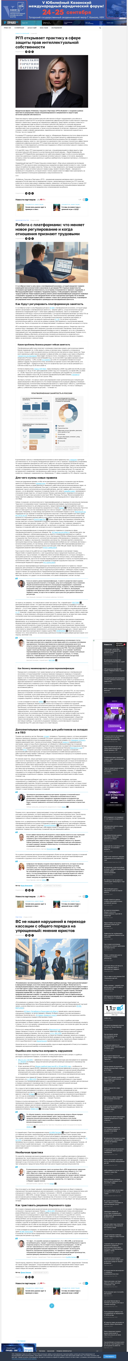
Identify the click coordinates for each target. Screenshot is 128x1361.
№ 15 (25, 750)
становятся (75, 374)
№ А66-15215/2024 (26, 1231)
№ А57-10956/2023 (49, 548)
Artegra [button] (31, 1094)
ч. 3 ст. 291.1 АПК (55, 1033)
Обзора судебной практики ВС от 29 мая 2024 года (53, 1066)
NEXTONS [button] (75, 602)
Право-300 (7, 28)
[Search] (100, 28)
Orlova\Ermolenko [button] (50, 825)
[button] (26, 52)
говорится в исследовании (27, 356)
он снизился (46, 360)
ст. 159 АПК (22, 1062)
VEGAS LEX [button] (34, 1109)
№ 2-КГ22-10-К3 (21, 515)
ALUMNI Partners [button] (55, 1132)
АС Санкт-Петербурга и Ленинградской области (41, 1011)
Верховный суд (80, 512)
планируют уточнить (78, 740)
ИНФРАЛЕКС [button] (60, 631)
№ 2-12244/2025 (49, 562)
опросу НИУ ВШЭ (40, 369)
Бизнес (38, 885)
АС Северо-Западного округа (46, 1015)
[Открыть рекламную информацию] (123, 730)
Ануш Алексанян (26, 885)
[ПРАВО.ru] (11, 22)
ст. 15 (57, 319)
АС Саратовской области (60, 532)
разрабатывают (69, 491)
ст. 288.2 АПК (31, 1079)
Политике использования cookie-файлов (24, 1359)
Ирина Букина (42, 1041)
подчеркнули (40, 483)
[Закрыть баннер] (35, 1344)
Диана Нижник (26, 1272)
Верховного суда (76, 748)
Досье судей (32, 28)
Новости (108, 644)
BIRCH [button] (41, 702)
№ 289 (52, 308)
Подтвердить (109, 1356)
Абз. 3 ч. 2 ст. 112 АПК (25, 1060)
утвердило (73, 460)
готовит (46, 736)
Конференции (19, 28)
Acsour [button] (61, 508)
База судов (44, 28)
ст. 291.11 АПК (50, 1211)
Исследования (57, 28)
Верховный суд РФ (41, 1272)
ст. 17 (17, 612)
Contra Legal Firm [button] (40, 519)
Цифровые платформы (53, 885)
